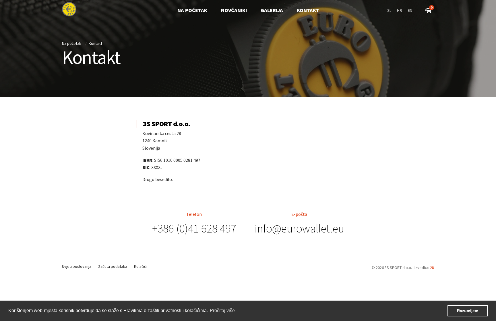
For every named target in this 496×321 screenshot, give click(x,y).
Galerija (272, 10)
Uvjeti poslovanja (76, 266)
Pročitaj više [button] (222, 310)
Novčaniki (234, 10)
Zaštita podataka (112, 266)
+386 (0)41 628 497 (194, 228)
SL (389, 10)
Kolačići (140, 266)
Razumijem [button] (467, 310)
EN (410, 10)
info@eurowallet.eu (299, 228)
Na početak (192, 10)
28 (432, 267)
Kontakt (308, 10)
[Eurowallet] (69, 9)
